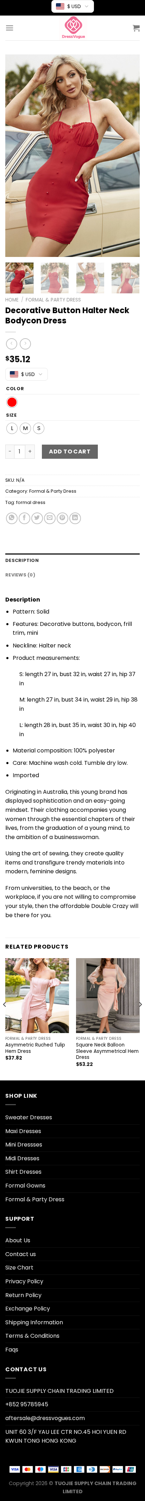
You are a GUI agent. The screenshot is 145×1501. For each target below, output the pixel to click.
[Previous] (17, 155)
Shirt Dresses (23, 1172)
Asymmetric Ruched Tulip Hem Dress (35, 1048)
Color (15, 388)
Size (11, 415)
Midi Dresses (22, 1158)
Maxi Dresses (23, 1131)
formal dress (30, 502)
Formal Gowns (25, 1186)
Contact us (20, 1254)
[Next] (128, 155)
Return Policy (23, 1295)
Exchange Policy (27, 1308)
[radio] (12, 402)
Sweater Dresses (28, 1117)
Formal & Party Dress (53, 300)
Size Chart (19, 1267)
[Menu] (9, 27)
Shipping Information (34, 1322)
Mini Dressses (23, 1145)
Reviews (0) (20, 575)
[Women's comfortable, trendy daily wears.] (73, 28)
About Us (17, 1240)
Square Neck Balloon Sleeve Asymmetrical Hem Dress (107, 1051)
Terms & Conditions (32, 1336)
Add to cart (69, 451)
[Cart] (136, 28)
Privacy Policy (24, 1281)
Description (22, 560)
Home (12, 300)
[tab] (72, 560)
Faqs (11, 1349)
